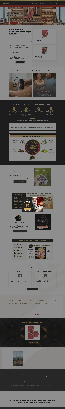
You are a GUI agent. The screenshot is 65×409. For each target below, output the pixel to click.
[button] (27, 204)
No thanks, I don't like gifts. (27, 210)
